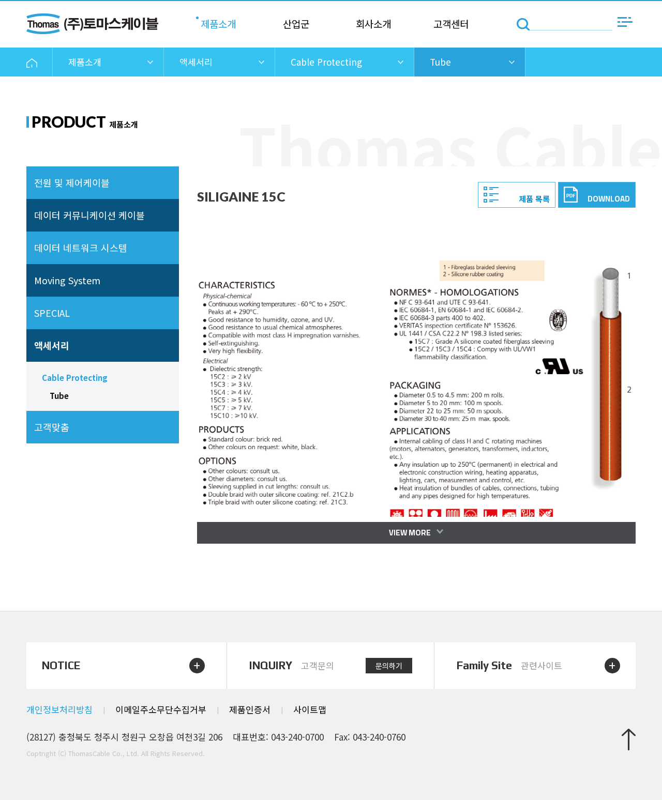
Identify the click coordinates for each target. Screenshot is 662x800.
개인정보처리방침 (59, 709)
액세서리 (51, 345)
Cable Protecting (75, 377)
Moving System (67, 280)
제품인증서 (249, 709)
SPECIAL (52, 312)
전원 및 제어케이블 (72, 182)
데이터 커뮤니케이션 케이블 (89, 215)
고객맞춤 (51, 427)
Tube (59, 395)
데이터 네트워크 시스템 (80, 247)
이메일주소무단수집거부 (160, 709)
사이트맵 (309, 709)
